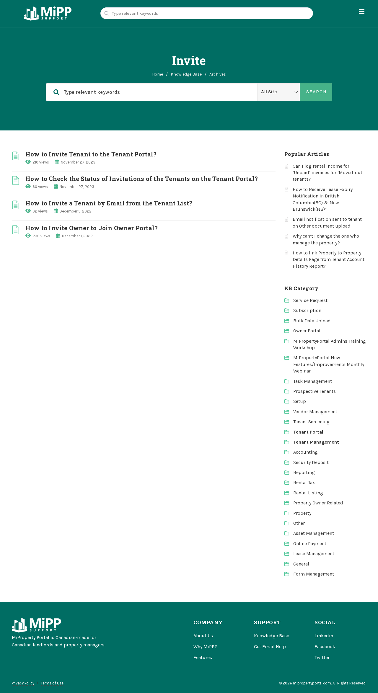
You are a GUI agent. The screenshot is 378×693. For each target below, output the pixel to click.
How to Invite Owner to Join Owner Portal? (91, 228)
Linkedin (324, 635)
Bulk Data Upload (312, 320)
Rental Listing (308, 493)
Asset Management (313, 533)
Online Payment (309, 543)
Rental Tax (304, 482)
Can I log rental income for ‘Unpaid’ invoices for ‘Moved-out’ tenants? (328, 172)
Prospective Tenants (314, 391)
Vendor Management (315, 411)
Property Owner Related (318, 503)
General (301, 564)
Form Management (313, 574)
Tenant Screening (311, 421)
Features (202, 657)
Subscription (307, 310)
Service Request (310, 300)
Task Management (312, 381)
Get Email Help (270, 646)
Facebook (325, 646)
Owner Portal (306, 331)
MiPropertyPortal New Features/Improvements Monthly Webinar (328, 364)
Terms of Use (52, 683)
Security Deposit (311, 462)
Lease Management (313, 553)
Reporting (304, 472)
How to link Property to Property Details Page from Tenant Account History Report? (328, 259)
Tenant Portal (308, 432)
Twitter (322, 657)
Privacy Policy (23, 683)
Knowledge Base (186, 74)
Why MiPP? (205, 646)
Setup (299, 401)
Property (302, 513)
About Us (203, 635)
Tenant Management (316, 442)
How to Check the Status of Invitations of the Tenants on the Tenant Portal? (141, 178)
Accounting (305, 452)
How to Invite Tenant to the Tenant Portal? (91, 154)
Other (299, 523)
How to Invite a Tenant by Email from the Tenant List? (109, 203)
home (157, 74)
